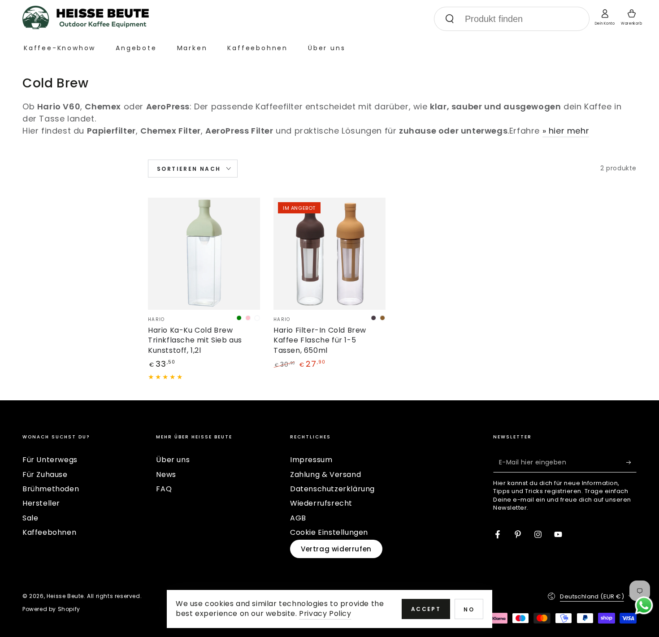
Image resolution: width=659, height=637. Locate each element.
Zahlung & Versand (325, 474)
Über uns (173, 460)
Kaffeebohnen (49, 532)
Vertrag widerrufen (336, 549)
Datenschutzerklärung (332, 489)
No (469, 609)
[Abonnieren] (631, 462)
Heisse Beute (65, 596)
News (166, 474)
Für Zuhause (45, 474)
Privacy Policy (325, 613)
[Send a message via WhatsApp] (644, 605)
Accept (426, 609)
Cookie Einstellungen (329, 532)
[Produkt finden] (449, 19)
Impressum (311, 460)
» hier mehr (566, 130)
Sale (30, 518)
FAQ (164, 489)
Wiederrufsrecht (321, 503)
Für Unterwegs (50, 460)
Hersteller (41, 503)
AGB (298, 518)
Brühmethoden (50, 489)
